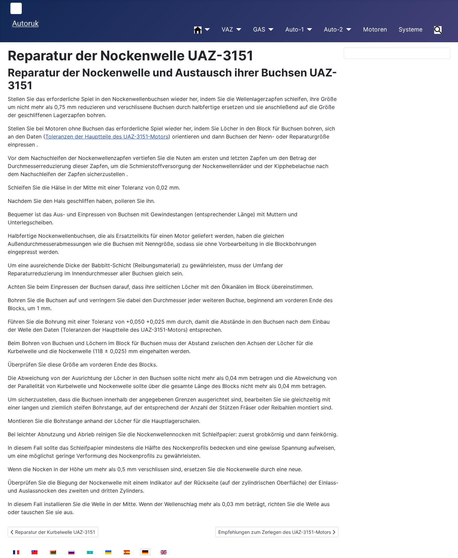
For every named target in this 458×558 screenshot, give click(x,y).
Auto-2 (333, 29)
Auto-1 (294, 29)
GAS (259, 29)
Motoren (375, 29)
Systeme (410, 29)
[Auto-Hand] (206, 29)
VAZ (227, 29)
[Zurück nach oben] (446, 546)
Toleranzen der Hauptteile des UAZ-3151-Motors (106, 136)
